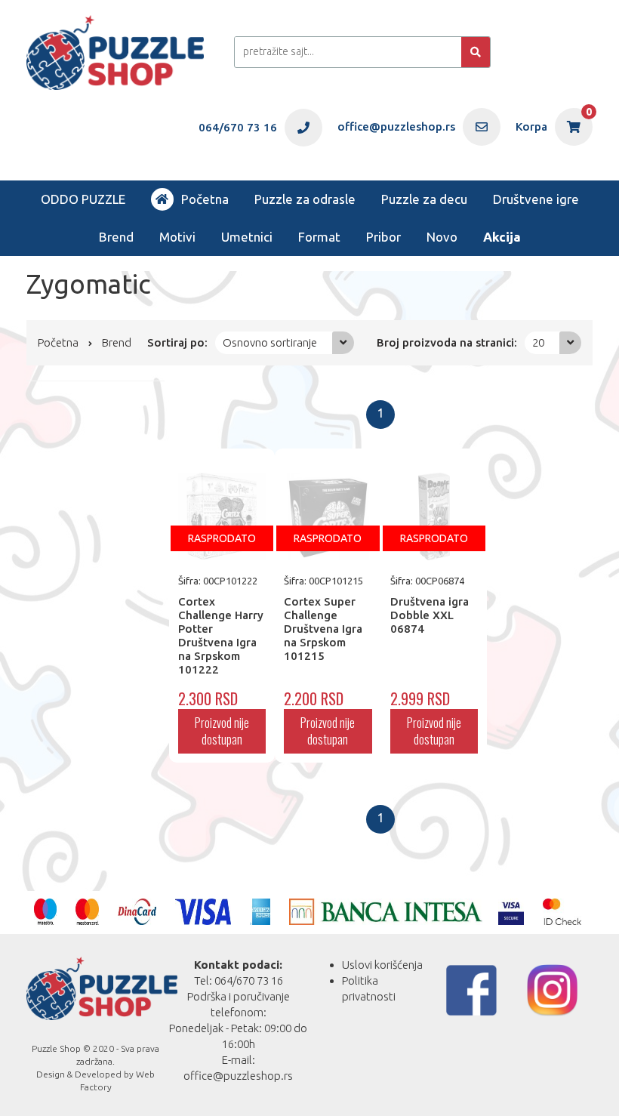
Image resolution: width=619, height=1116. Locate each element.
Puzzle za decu (424, 199)
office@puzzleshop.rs (238, 1075)
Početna (205, 199)
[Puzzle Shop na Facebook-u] (471, 990)
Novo (442, 237)
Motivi (177, 237)
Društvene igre (536, 199)
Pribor (383, 237)
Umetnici (247, 237)
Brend (116, 237)
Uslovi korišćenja (382, 964)
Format (319, 237)
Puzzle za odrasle (305, 199)
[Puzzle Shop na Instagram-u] (552, 990)
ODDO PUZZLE (83, 199)
